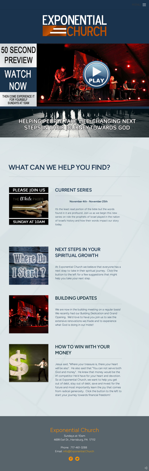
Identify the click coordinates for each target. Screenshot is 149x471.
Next (144, 75)
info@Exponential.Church (78, 451)
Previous (4, 75)
